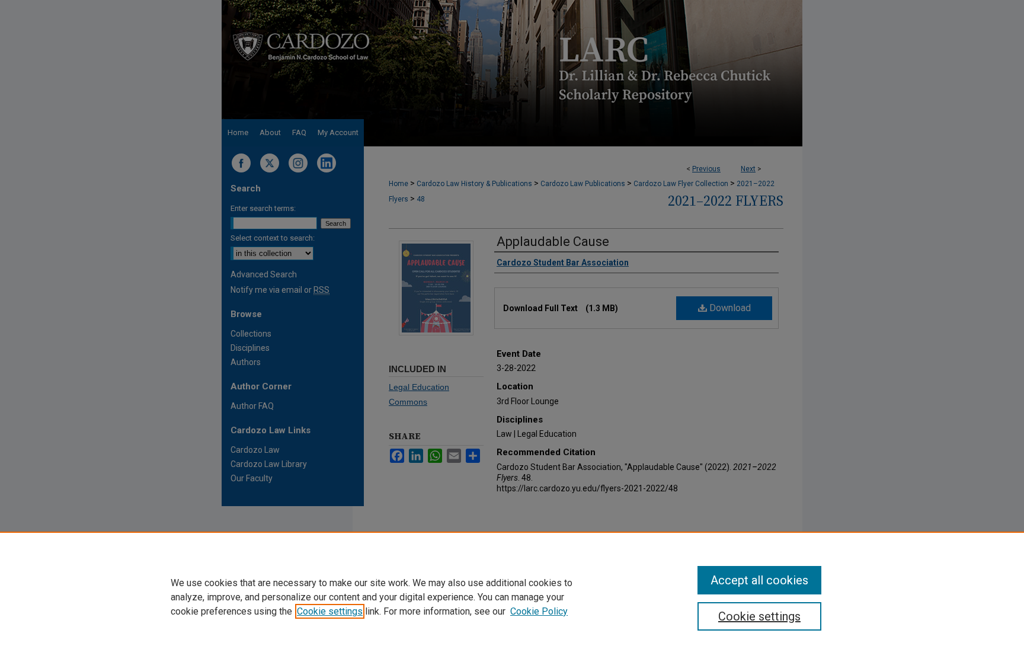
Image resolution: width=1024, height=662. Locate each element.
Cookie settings (330, 611)
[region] (512, 597)
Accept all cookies (759, 580)
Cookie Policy (539, 611)
